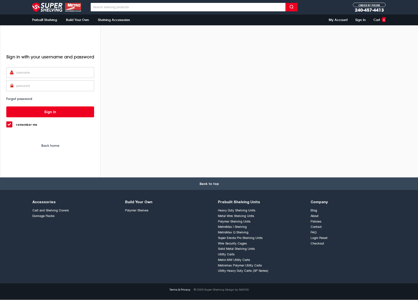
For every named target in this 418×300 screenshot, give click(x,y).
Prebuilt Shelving (44, 20)
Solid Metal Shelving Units (236, 249)
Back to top (209, 184)
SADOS (244, 289)
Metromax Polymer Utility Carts (240, 265)
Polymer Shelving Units (234, 221)
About (315, 216)
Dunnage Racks (43, 216)
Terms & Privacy (179, 289)
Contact (316, 227)
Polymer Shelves (137, 210)
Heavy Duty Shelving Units (236, 210)
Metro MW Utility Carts (234, 260)
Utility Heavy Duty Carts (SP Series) (243, 270)
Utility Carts (226, 254)
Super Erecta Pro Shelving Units (240, 238)
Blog (314, 210)
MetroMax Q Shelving (233, 232)
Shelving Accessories (114, 20)
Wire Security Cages (232, 243)
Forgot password (19, 99)
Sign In (360, 20)
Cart (379, 20)
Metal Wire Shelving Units (236, 216)
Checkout (317, 243)
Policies (316, 221)
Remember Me (26, 124)
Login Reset (319, 238)
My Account (338, 20)
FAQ (313, 232)
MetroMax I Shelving (232, 227)
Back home (50, 145)
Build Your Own (77, 20)
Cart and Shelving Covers (50, 210)
